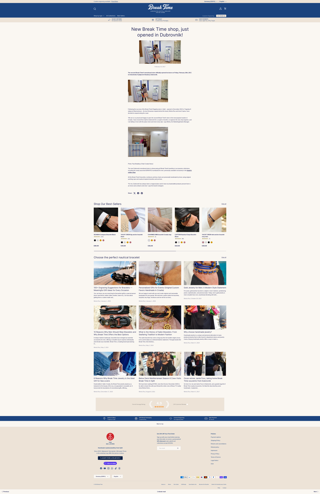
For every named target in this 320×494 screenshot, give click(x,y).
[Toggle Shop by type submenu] (104, 16)
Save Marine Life (192, 484)
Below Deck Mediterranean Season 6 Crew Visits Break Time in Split (160, 379)
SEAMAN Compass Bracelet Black (105, 234)
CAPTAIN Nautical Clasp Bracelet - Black (186, 235)
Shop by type (98, 16)
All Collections (110, 16)
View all (224, 204)
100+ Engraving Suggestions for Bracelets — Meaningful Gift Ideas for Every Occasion (113, 289)
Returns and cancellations (218, 444)
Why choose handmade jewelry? (198, 332)
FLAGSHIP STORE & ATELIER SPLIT (110, 458)
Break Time (99, 484)
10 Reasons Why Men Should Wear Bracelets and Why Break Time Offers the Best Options (115, 333)
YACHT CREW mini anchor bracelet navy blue (213, 235)
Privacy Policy (215, 454)
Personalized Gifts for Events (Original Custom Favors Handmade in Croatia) (159, 289)
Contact (224, 488)
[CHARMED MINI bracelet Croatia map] (160, 220)
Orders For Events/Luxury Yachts (219, 484)
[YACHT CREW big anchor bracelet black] (133, 220)
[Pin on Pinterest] (142, 193)
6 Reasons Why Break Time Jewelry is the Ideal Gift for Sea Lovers (114, 379)
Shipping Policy (215, 440)
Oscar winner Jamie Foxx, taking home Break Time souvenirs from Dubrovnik (203, 379)
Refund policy (215, 447)
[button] (225, 8)
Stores (169, 484)
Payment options (216, 437)
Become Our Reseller (204, 484)
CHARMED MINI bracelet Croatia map (159, 234)
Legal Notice (214, 460)
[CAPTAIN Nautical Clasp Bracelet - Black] (187, 220)
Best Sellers (121, 16)
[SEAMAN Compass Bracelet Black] (106, 220)
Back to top (160, 424)
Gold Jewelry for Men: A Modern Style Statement (205, 288)
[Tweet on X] (134, 193)
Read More (114, 1)
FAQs (219, 488)
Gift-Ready (183, 484)
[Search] (94, 8)
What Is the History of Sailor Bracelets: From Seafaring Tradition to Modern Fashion (158, 333)
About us (163, 484)
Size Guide (176, 484)
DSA (212, 464)
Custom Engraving (208, 16)
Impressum (214, 450)
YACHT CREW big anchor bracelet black (131, 235)
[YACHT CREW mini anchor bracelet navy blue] (214, 220)
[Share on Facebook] (138, 193)
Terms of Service (216, 457)
